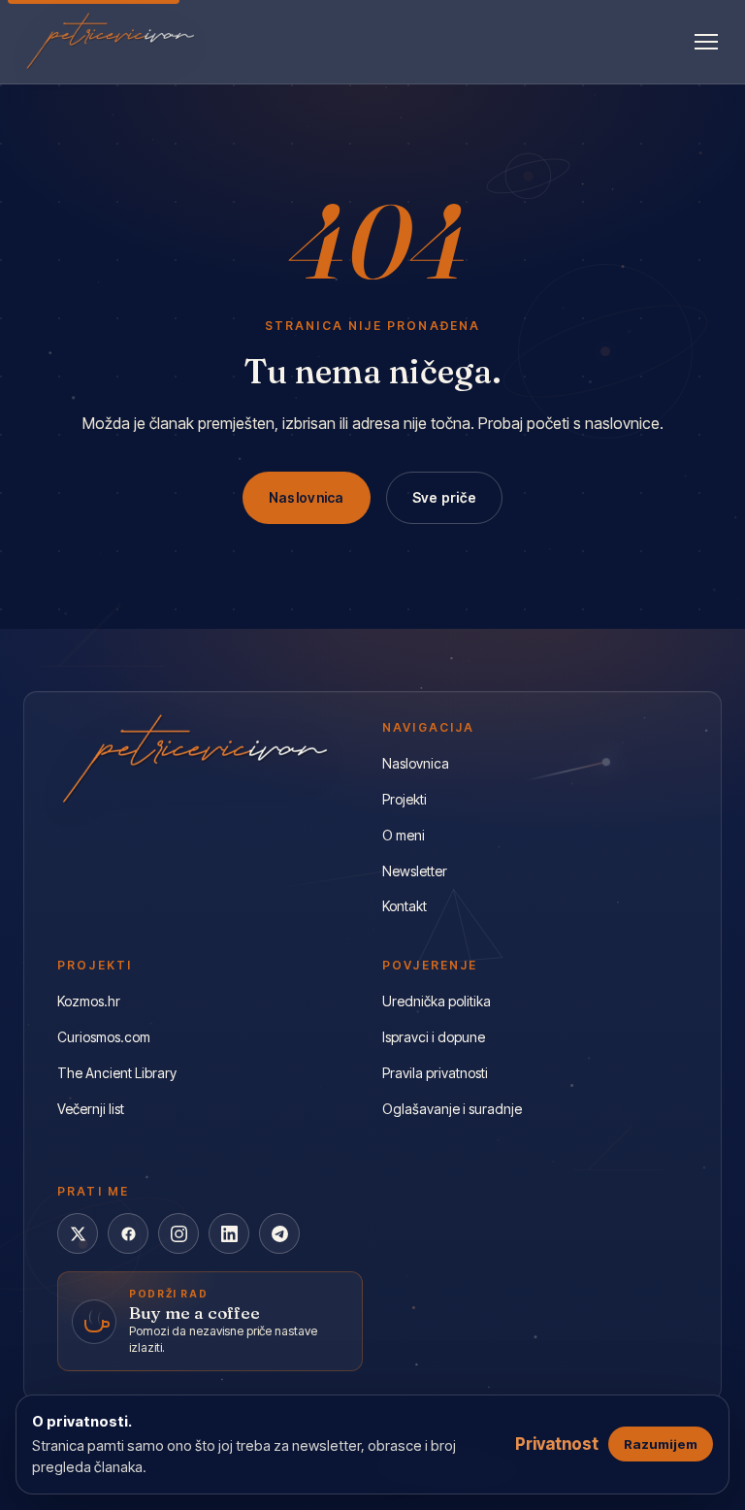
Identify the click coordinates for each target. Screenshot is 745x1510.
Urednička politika (436, 1001)
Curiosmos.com (103, 1037)
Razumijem (660, 1444)
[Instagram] (178, 1233)
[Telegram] (279, 1233)
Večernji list (90, 1108)
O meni (403, 835)
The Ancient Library (117, 1073)
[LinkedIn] (229, 1233)
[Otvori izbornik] (706, 41)
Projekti (404, 799)
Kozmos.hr (88, 1001)
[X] (77, 1233)
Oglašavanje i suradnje (452, 1108)
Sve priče (444, 497)
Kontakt (404, 906)
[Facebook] (128, 1233)
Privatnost (557, 1444)
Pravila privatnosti (435, 1073)
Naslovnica (306, 497)
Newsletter (414, 871)
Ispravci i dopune (433, 1037)
